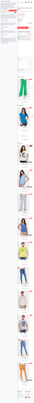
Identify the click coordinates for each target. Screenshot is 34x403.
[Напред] (32, 88)
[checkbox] (15, 12)
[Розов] (21, 20)
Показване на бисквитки (4, 19)
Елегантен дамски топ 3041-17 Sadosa (25, 189)
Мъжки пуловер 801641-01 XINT (25, 310)
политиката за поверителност (19, 69)
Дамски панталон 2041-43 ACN (25, 382)
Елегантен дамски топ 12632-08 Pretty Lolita (25, 237)
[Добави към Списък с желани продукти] (30, 28)
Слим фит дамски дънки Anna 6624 (25, 358)
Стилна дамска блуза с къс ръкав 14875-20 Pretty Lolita (25, 165)
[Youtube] (29, 397)
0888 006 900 (21, 394)
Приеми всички (12, 10)
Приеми (4, 10)
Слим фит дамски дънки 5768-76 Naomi (24, 286)
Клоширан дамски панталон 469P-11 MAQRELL (24, 213)
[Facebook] (25, 397)
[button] (20, 11)
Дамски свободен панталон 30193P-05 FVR (25, 99)
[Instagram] (27, 397)
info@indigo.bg (22, 396)
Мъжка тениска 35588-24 (24, 261)
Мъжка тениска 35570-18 (24, 334)
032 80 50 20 (21, 395)
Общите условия (18, 39)
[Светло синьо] (19, 20)
